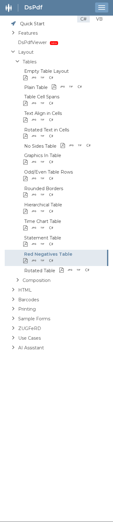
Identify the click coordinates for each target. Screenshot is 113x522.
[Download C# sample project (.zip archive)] (61, 78)
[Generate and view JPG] (35, 78)
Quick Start (32, 24)
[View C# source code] (53, 78)
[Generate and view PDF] (27, 78)
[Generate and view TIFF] (44, 78)
